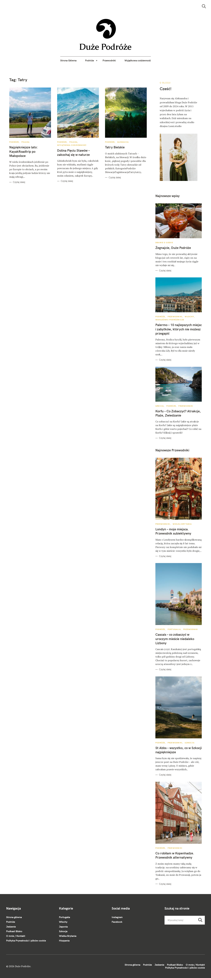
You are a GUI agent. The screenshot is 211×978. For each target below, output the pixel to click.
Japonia (63, 926)
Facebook (117, 921)
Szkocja (189, 742)
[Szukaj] (204, 6)
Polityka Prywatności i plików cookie (26, 940)
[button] (105, 34)
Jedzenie (11, 926)
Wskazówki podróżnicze (169, 319)
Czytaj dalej (19, 182)
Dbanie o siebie (164, 242)
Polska (25, 142)
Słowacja (123, 142)
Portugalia (174, 629)
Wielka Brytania (182, 524)
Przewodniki (109, 60)
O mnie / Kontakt (15, 935)
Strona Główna (68, 60)
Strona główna (14, 917)
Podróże (89, 60)
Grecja (159, 406)
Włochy (189, 316)
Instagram (117, 917)
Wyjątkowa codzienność (137, 60)
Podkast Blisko (14, 931)
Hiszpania (64, 940)
